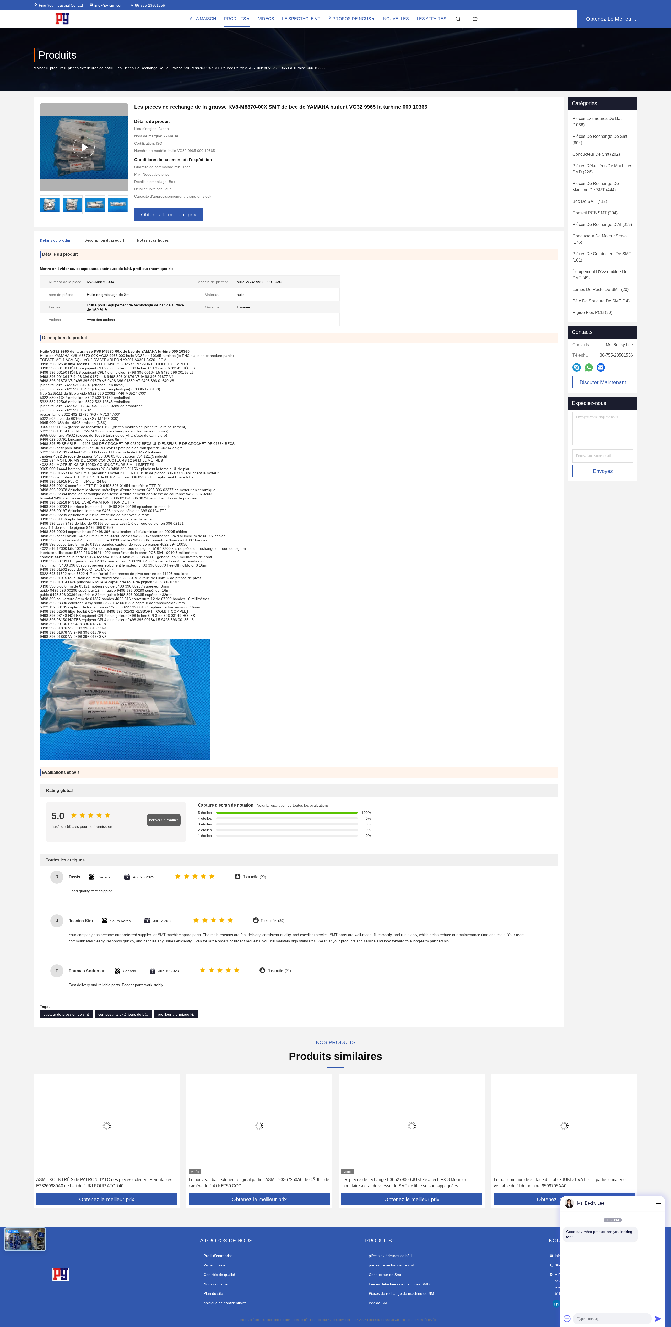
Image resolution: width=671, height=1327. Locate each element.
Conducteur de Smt (385, 1274)
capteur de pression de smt (66, 1014)
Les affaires (431, 19)
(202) (596, 154)
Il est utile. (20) (254, 877)
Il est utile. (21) (279, 971)
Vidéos (266, 19)
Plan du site (213, 1293)
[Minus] (658, 1203)
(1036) (597, 121)
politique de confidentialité (225, 1303)
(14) (601, 301)
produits (56, 68)
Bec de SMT (379, 1303)
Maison (40, 68)
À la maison (203, 19)
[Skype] (576, 367)
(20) (600, 289)
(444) (595, 186)
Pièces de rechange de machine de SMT (402, 1293)
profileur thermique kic (176, 1014)
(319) (602, 224)
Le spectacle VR (301, 19)
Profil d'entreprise (218, 1256)
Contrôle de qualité (219, 1274)
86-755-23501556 (149, 5)
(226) (602, 169)
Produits (235, 19)
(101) (601, 257)
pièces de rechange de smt (391, 1265)
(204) (595, 213)
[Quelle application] (588, 367)
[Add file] (567, 1318)
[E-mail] (600, 367)
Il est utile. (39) (272, 921)
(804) (599, 139)
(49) (599, 274)
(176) (599, 239)
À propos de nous (350, 19)
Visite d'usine (214, 1265)
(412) (589, 201)
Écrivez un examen (164, 820)
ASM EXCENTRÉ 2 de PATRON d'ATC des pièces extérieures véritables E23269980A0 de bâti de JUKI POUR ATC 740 (104, 1182)
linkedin (556, 1304)
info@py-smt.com (108, 5)
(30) (592, 312)
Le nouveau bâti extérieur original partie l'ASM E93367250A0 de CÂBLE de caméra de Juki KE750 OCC (259, 1182)
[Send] (658, 1318)
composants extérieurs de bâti (123, 1014)
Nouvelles (396, 19)
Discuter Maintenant (603, 382)
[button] (43, 1135)
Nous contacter (216, 1284)
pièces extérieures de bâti (89, 68)
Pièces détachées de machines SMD (399, 1284)
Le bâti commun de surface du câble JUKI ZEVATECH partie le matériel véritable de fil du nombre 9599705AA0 (560, 1182)
